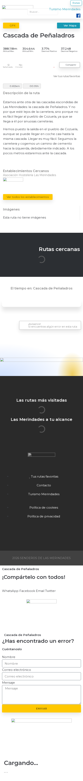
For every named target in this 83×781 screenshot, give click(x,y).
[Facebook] (41, 532)
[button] (10, 588)
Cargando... (21, 763)
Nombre (8, 657)
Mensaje (8, 682)
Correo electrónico (16, 670)
